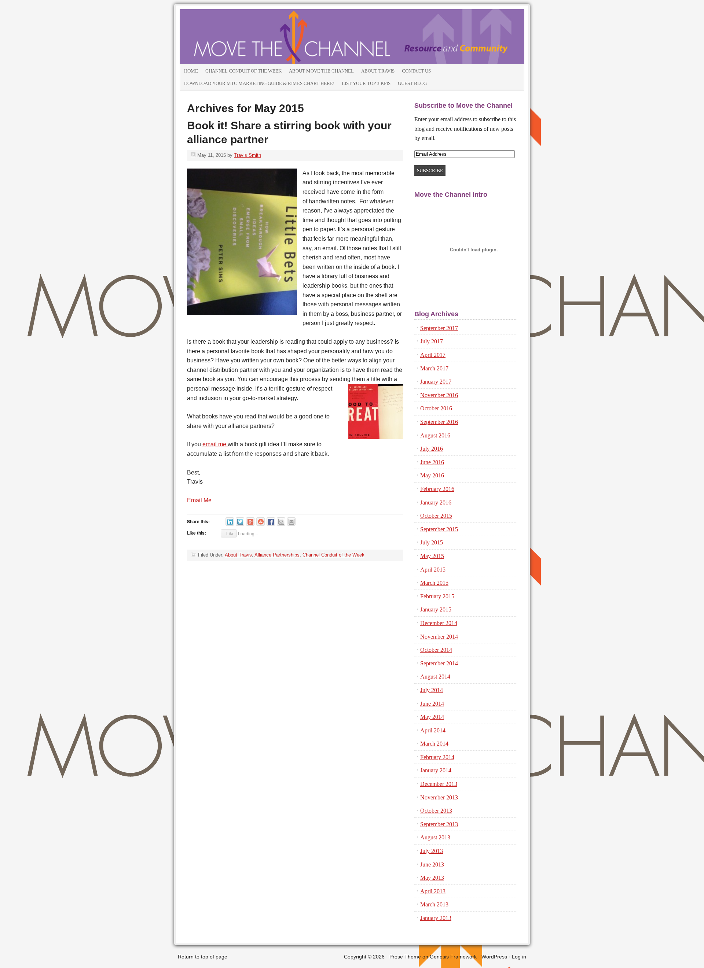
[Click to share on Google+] (250, 521)
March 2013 (434, 904)
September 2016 (439, 422)
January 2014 (435, 770)
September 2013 (439, 824)
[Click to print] (281, 521)
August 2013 (435, 837)
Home (191, 71)
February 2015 (437, 596)
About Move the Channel (321, 71)
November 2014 (439, 636)
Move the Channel (262, 36)
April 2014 (432, 730)
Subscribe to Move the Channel (463, 105)
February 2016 (437, 489)
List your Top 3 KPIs (366, 83)
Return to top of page (202, 957)
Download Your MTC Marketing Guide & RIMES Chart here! (259, 83)
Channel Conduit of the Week (243, 71)
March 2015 (434, 583)
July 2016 (431, 449)
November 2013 (439, 797)
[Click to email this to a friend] (291, 521)
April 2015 (432, 569)
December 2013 (438, 784)
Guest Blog (412, 83)
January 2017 (435, 381)
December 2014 (438, 623)
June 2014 (432, 704)
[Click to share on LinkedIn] (229, 521)
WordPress (494, 957)
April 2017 (432, 355)
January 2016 (435, 502)
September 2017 (439, 328)
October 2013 (436, 811)
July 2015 (431, 542)
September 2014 (439, 663)
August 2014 (435, 676)
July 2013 (431, 851)
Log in (519, 957)
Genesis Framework (453, 957)
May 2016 (432, 475)
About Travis (378, 71)
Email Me (199, 500)
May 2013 (432, 878)
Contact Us (416, 71)
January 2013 (435, 918)
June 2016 (432, 462)
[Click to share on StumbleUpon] (260, 521)
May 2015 (432, 556)
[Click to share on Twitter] (240, 521)
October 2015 (436, 516)
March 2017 (434, 368)
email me (215, 444)
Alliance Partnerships (277, 555)
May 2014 (432, 717)
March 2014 (434, 743)
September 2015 (439, 529)
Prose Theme (405, 957)
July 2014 (431, 690)
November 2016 (439, 395)
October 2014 (436, 650)
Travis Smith (247, 155)
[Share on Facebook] (271, 521)
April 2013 (432, 891)
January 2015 (435, 609)
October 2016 (436, 408)
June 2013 (432, 864)
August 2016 (435, 435)
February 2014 (437, 757)
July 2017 (431, 341)
